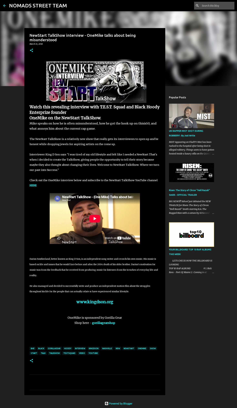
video (82, 353)
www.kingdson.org (94, 301)
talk (43, 353)
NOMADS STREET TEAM (38, 5)
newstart (129, 348)
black (41, 348)
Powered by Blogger (120, 403)
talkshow (54, 353)
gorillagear (54, 348)
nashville (107, 348)
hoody (67, 348)
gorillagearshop (103, 323)
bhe (33, 348)
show (153, 348)
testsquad (69, 353)
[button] (31, 50)
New (118, 348)
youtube (93, 353)
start (34, 353)
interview (80, 348)
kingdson (94, 348)
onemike (142, 348)
